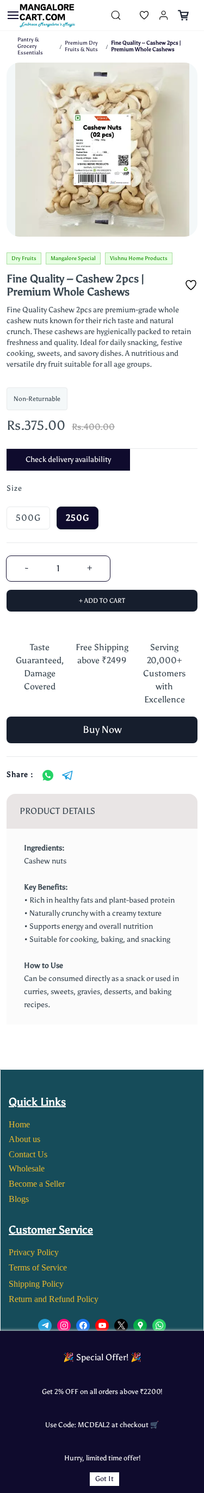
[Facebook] (83, 1325)
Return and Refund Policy (53, 1299)
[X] (121, 1325)
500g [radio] (28, 518)
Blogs (19, 1199)
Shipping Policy (36, 1283)
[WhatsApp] (47, 775)
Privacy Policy (34, 1252)
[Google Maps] (140, 1325)
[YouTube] (102, 1325)
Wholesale (27, 1168)
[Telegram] (67, 775)
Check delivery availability (68, 459)
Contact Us (28, 1154)
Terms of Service (38, 1267)
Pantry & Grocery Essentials (30, 46)
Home (19, 1124)
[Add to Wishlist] (190, 285)
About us (24, 1139)
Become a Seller (37, 1183)
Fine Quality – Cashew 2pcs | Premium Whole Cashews (146, 46)
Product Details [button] (57, 811)
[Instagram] (64, 1325)
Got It (104, 1479)
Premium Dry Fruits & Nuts (81, 46)
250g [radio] (77, 518)
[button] (135, 15)
